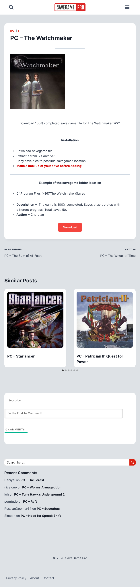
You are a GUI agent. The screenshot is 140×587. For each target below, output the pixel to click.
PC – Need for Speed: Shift (41, 516)
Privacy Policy (16, 578)
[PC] (12, 30)
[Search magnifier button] (132, 462)
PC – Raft (30, 501)
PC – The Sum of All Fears (23, 253)
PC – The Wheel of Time (118, 253)
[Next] (130, 328)
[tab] (63, 370)
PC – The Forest (32, 480)
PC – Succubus (48, 508)
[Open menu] (127, 7)
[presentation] (35, 320)
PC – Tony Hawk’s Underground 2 (39, 494)
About (34, 578)
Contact (48, 578)
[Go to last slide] (10, 328)
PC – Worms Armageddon (41, 487)
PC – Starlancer (21, 356)
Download (70, 227)
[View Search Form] (11, 7)
